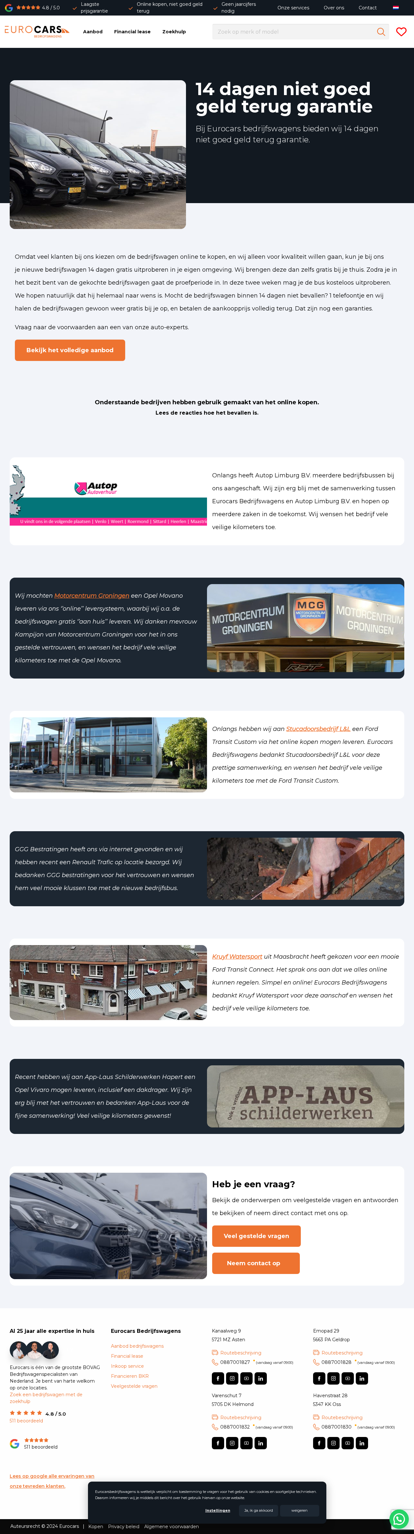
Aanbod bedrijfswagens (137, 1346)
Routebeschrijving (240, 1353)
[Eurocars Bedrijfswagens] (37, 31)
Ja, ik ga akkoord (259, 1510)
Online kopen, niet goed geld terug (169, 7)
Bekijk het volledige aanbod (70, 350)
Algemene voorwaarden (171, 1526)
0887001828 (358, 1362)
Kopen (95, 1526)
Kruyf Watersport (237, 956)
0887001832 (256, 1427)
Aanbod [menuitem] (93, 32)
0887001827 (256, 1362)
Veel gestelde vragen (256, 1236)
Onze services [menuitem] (293, 8)
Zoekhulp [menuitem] (174, 32)
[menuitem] (397, 7)
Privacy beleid (123, 1526)
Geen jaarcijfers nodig (239, 7)
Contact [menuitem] (368, 8)
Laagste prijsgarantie (94, 7)
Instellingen (217, 1510)
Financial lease (127, 1356)
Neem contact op (256, 1263)
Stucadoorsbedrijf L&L (318, 729)
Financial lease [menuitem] (132, 32)
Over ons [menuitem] (334, 8)
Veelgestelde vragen (134, 1386)
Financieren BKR (130, 1376)
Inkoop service (127, 1366)
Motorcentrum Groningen (91, 595)
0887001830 (358, 1427)
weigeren (299, 1510)
